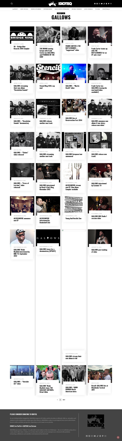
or (22, 426)
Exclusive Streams (62, 9)
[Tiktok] (104, 4)
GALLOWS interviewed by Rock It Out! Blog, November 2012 (47, 187)
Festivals (106, 9)
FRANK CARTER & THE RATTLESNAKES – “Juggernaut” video (73, 48)
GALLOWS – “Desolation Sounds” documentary (22, 122)
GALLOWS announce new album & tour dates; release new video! (99, 123)
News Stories (36, 9)
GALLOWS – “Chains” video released (21, 153)
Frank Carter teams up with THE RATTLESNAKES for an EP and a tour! (99, 51)
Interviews (48, 9)
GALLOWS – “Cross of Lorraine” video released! (21, 185)
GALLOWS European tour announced (74, 155)
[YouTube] (102, 4)
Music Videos (76, 9)
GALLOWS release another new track (46, 122)
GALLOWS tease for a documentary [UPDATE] (48, 250)
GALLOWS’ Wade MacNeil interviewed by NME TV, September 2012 (22, 252)
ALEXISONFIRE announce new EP (22, 219)
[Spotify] (106, 4)
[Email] (111, 4)
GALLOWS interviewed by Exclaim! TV (98, 184)
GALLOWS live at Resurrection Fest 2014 (74, 119)
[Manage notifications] (118, 437)
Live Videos (88, 9)
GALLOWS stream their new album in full (73, 357)
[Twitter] (97, 4)
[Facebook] (95, 4)
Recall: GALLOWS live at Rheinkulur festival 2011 (99, 387)
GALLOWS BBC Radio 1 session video (99, 217)
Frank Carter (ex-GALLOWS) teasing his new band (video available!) (99, 89)
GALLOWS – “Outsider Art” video (21, 382)
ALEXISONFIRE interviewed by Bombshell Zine (45, 220)
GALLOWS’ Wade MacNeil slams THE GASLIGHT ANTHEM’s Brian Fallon (47, 388)
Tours (97, 9)
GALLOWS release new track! (99, 155)
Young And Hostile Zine (73, 218)
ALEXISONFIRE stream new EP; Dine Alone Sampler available (73, 187)
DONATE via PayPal (15, 426)
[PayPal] (109, 4)
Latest (15, 9)
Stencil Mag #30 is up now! (47, 87)
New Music (24, 9)
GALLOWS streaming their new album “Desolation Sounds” (21, 88)
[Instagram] (99, 4)
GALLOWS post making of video (99, 250)
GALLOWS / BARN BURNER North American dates (72, 389)
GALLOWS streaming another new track (47, 155)
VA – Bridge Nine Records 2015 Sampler (21, 47)
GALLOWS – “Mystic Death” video (72, 87)
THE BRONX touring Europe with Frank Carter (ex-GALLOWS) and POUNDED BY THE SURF (47, 52)
